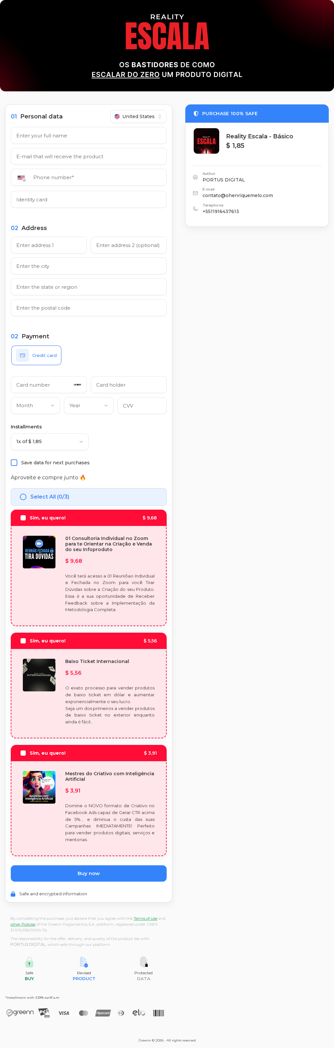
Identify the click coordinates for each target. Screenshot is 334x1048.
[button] (23, 178)
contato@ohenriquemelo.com (238, 195)
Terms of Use (145, 918)
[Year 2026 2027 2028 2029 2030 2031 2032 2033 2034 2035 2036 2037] (88, 407)
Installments (26, 427)
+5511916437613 (221, 211)
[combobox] (138, 116)
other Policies (22, 924)
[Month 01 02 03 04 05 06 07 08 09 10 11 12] (35, 407)
